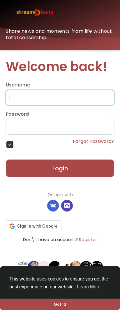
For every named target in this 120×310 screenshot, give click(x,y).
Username (18, 85)
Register (88, 239)
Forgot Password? (93, 141)
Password (17, 114)
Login (60, 168)
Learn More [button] (88, 286)
